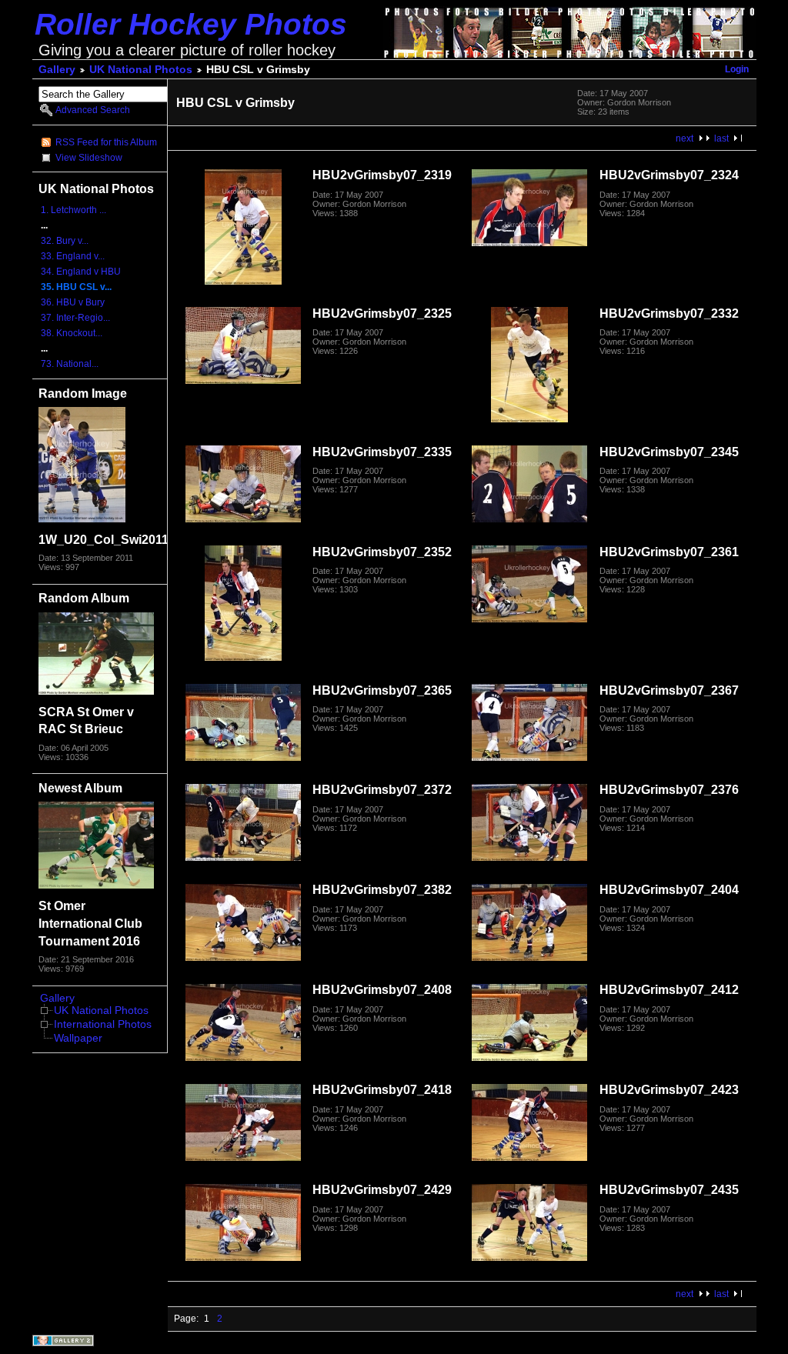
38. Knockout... (71, 333)
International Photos (103, 1024)
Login (737, 69)
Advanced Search (92, 110)
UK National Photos (140, 69)
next (684, 138)
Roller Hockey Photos (191, 24)
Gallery (56, 69)
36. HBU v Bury (73, 302)
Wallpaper (78, 1038)
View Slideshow (88, 157)
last (721, 138)
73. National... (69, 364)
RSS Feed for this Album (106, 142)
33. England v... (73, 256)
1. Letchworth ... (73, 210)
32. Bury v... (64, 240)
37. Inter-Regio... (75, 317)
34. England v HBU (81, 271)
